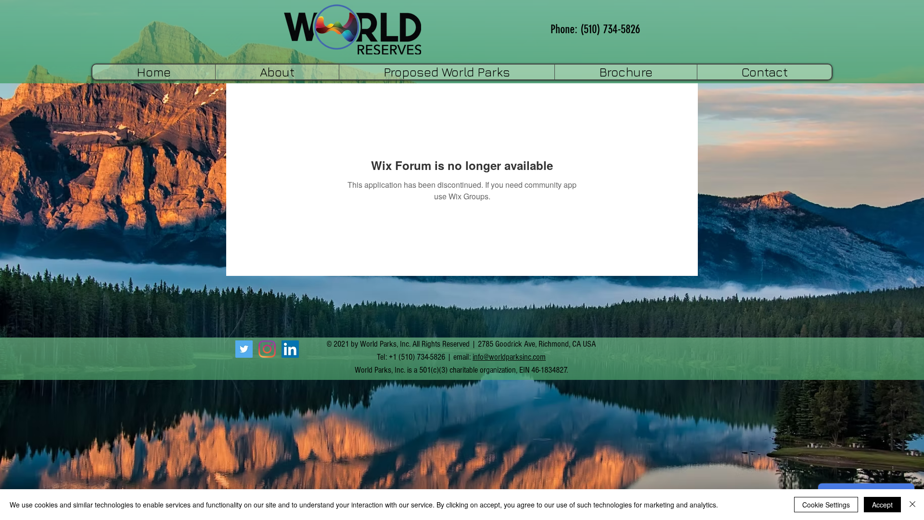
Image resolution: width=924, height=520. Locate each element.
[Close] (912, 504)
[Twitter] (244, 349)
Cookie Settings (826, 504)
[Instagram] (267, 349)
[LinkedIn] (290, 349)
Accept (882, 504)
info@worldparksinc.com (509, 357)
